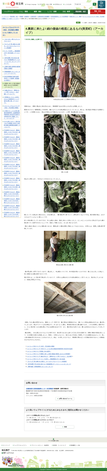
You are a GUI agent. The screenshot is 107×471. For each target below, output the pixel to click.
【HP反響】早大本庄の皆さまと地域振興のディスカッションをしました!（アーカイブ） (12, 60)
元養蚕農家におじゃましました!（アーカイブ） (12, 72)
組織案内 (26, 16)
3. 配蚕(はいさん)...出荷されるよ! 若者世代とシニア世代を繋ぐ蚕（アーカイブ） (11, 99)
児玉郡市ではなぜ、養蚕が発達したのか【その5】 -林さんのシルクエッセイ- (12, 159)
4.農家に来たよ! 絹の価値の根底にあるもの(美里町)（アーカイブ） (12, 85)
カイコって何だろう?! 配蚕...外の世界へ (39, 351)
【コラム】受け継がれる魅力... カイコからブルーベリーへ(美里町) (12, 46)
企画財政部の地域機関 (43, 16)
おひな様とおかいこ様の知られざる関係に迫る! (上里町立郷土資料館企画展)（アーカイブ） (12, 124)
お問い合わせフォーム (65, 398)
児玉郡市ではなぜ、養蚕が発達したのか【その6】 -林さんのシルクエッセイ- (12, 166)
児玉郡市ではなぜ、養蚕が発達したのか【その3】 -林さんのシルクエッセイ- (12, 145)
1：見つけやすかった (33, 422)
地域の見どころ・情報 (75, 16)
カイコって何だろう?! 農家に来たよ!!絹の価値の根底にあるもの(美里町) (48, 354)
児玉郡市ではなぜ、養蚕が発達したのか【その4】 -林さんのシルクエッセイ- (12, 152)
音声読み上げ (58, 4)
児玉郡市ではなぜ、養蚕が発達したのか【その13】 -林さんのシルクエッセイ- (12, 214)
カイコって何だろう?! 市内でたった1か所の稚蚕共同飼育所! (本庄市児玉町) (50, 349)
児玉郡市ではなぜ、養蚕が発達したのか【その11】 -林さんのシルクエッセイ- (12, 200)
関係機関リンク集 (75, 445)
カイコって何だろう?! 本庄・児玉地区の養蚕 (40, 346)
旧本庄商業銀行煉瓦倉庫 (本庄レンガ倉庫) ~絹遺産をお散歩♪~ (11, 78)
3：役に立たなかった (54, 417)
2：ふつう (42, 417)
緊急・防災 (97, 11)
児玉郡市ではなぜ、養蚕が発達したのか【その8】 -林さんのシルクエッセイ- (12, 180)
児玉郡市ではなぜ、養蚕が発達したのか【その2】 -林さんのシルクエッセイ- (12, 139)
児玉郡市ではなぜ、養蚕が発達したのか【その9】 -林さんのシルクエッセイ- (12, 187)
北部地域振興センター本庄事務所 (59, 16)
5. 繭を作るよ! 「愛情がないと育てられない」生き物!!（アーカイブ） (11, 92)
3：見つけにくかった (58, 422)
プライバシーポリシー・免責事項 (40, 445)
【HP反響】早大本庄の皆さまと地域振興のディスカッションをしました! (49, 364)
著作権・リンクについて (59, 445)
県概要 (21, 16)
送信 (65, 426)
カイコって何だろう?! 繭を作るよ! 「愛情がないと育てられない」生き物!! (49, 356)
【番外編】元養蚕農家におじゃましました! (40, 366)
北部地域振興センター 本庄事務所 (43, 388)
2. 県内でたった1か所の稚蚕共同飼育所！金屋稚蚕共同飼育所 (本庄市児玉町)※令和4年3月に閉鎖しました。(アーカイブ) (12, 114)
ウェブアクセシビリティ (20, 445)
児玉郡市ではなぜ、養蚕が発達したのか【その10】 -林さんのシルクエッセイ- (12, 193)
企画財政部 (33, 16)
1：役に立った (31, 417)
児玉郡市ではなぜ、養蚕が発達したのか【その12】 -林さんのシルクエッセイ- (12, 207)
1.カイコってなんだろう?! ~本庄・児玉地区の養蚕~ (11, 106)
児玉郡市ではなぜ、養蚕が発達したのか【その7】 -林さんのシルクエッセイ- (12, 173)
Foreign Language (31, 4)
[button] (97, 13)
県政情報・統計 (14, 16)
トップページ (5, 16)
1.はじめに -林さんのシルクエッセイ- (12, 40)
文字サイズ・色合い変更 (45, 4)
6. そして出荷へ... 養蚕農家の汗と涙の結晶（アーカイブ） (12, 52)
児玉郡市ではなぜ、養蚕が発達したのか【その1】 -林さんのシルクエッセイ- (12, 132)
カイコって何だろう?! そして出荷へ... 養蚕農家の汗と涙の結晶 (46, 359)
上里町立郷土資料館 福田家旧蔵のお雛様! (12, 67)
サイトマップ (6, 445)
